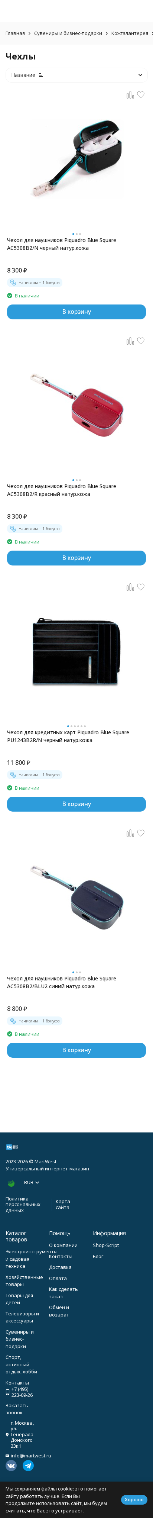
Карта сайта (63, 1204)
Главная (15, 33)
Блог (98, 1256)
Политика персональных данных (23, 1204)
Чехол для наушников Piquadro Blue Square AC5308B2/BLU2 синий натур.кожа (61, 982)
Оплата (58, 1278)
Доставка (60, 1267)
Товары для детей (19, 1299)
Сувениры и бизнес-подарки (68, 33)
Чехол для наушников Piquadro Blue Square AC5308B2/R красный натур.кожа (61, 490)
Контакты (60, 1256)
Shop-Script (106, 1245)
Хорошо (134, 1499)
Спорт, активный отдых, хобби (21, 1364)
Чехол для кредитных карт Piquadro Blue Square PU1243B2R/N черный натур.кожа (68, 736)
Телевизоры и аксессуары (22, 1317)
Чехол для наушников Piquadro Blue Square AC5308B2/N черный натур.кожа (61, 243)
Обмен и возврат (59, 1311)
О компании (63, 1245)
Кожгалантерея (129, 33)
